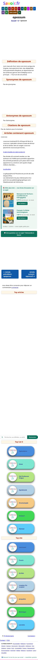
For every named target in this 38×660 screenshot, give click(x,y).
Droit (12, 648)
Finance (24, 648)
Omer (21, 464)
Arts (33, 646)
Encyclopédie (16, 643)
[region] (19, 41)
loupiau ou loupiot (23, 586)
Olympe (21, 529)
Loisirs (34, 650)
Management (30, 648)
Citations (3, 648)
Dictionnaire (9, 636)
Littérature (28, 646)
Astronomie (14, 646)
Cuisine (9, 648)
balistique (22, 612)
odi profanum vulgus (24, 477)
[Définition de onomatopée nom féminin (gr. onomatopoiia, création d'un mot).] (13, 503)
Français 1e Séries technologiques (23, 211)
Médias (18, 650)
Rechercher (32, 437)
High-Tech (13, 650)
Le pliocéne (7, 169)
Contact (2, 640)
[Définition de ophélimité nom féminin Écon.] (13, 490)
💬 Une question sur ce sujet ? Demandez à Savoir (19, 234)
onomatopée (23, 503)
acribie (21, 573)
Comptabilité (18, 648)
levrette (22, 625)
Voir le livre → (22, 203)
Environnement (5, 650)
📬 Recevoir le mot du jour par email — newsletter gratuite (19, 657)
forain (21, 560)
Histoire (3, 646)
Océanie (22, 516)
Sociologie (29, 650)
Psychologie (29, 643)
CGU (8, 640)
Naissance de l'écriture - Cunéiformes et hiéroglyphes (25, 196)
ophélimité (23, 490)
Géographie (21, 646)
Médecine (23, 643)
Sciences (8, 646)
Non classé (13, 12)
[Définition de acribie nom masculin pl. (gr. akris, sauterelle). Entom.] (13, 573)
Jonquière (22, 599)
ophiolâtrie (23, 451)
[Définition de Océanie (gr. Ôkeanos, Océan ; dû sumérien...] (13, 516)
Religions (23, 650)
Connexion (31, 636)
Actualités (3, 653)
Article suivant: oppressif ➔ (30, 274)
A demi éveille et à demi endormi (14, 152)
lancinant (22, 547)
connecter (14, 287)
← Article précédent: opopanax (7, 274)
